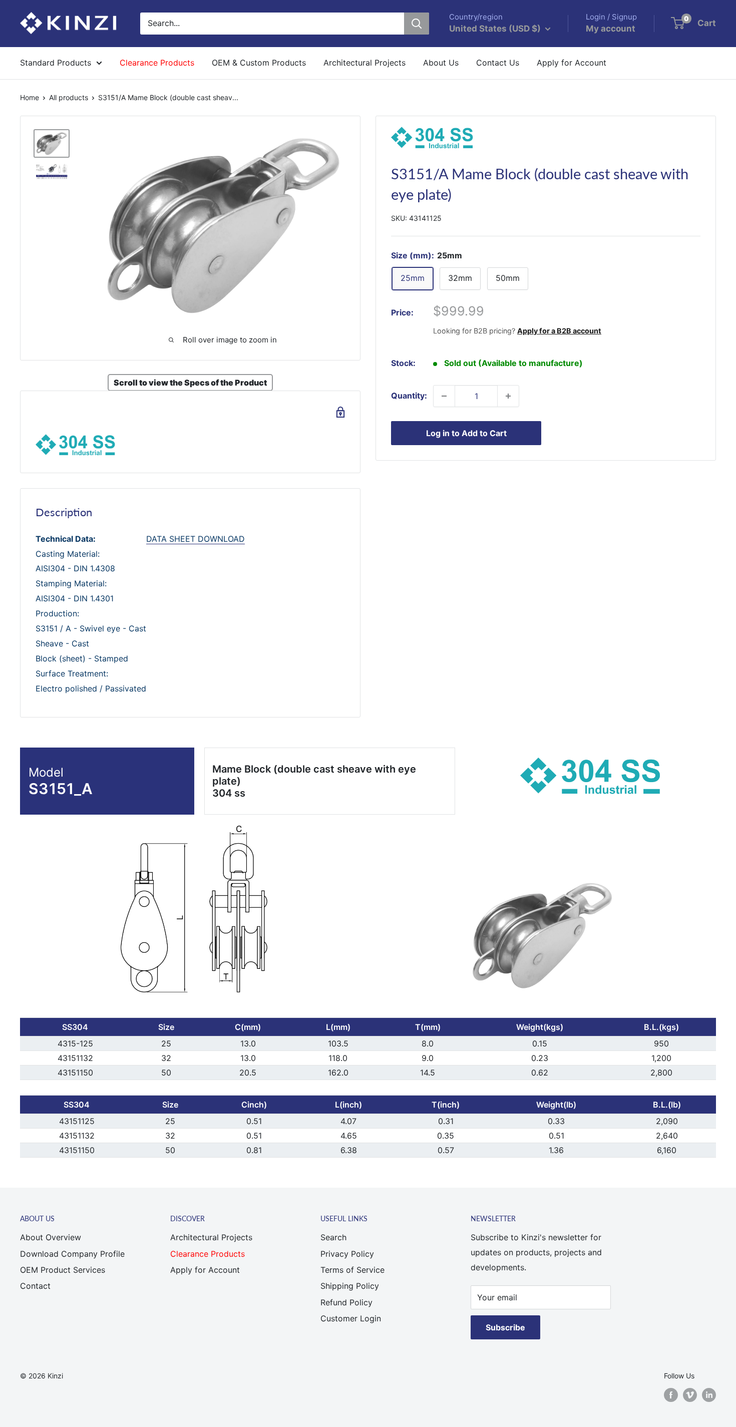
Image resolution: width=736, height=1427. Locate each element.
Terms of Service (352, 1270)
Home (29, 97)
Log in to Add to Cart (466, 433)
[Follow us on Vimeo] (690, 1395)
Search (333, 1237)
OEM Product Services (62, 1270)
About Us (441, 63)
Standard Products (55, 63)
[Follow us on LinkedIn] (709, 1395)
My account (610, 29)
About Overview (50, 1237)
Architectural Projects (364, 63)
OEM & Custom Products (259, 63)
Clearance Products (157, 63)
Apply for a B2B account (559, 330)
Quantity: (409, 396)
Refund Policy (346, 1302)
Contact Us (497, 63)
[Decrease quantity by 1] (444, 396)
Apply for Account (571, 63)
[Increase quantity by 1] (508, 396)
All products (68, 97)
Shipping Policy (349, 1286)
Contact (35, 1286)
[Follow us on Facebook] (671, 1395)
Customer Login (350, 1318)
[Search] (416, 24)
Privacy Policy (347, 1254)
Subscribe (505, 1327)
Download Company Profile (72, 1254)
